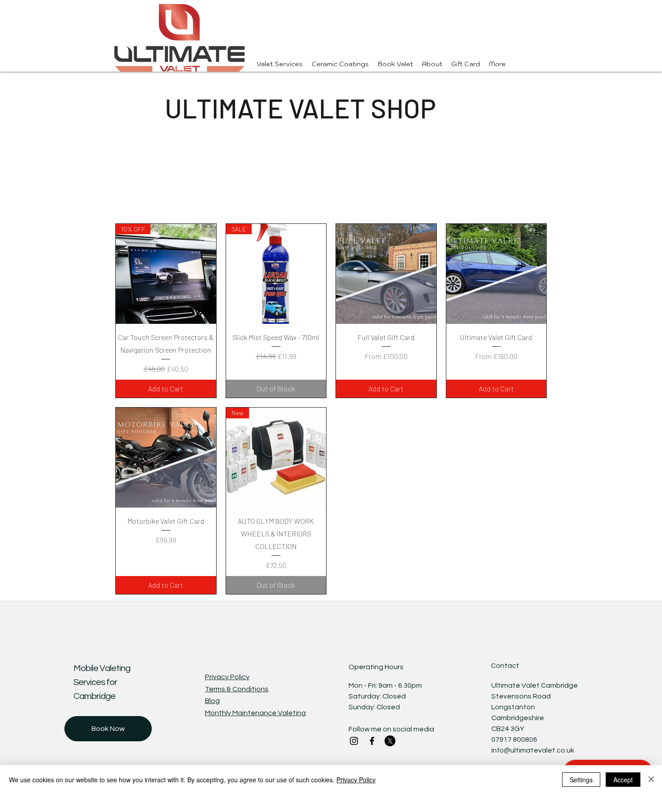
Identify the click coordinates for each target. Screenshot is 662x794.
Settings (581, 779)
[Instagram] (354, 740)
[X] (390, 740)
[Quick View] (386, 274)
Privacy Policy (356, 779)
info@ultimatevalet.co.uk (532, 750)
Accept (623, 779)
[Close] (651, 779)
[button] (340, 64)
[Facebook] (372, 740)
